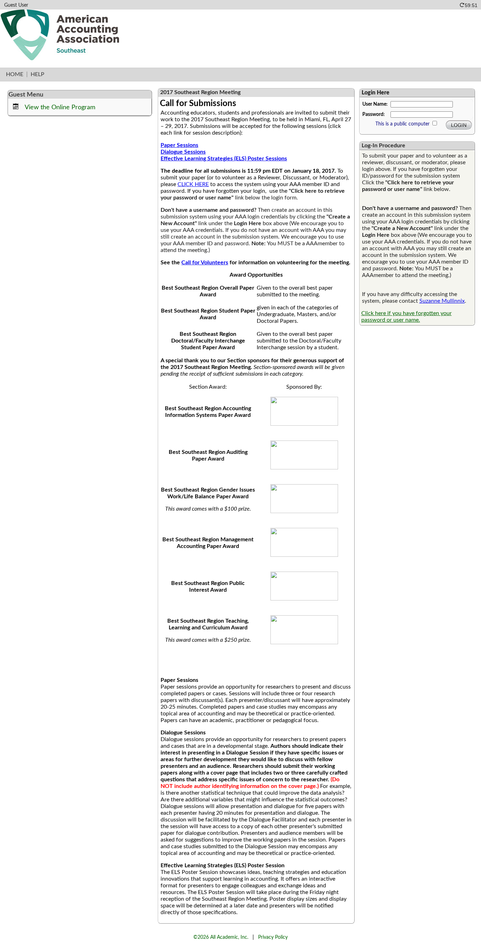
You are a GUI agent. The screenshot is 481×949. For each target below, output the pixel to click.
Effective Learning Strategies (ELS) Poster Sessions (224, 158)
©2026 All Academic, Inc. (220, 937)
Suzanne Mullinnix (442, 301)
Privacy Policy (273, 937)
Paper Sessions (179, 145)
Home (14, 74)
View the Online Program (60, 107)
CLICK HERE (193, 184)
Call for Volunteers (204, 262)
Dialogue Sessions (183, 152)
